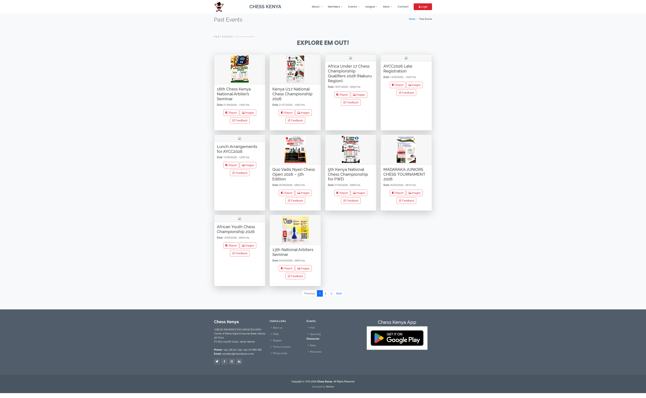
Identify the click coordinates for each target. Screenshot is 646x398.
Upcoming (315, 334)
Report (232, 113)
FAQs (276, 334)
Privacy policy (280, 353)
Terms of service (282, 347)
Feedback (241, 120)
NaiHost (330, 386)
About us (277, 327)
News (313, 345)
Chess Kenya (265, 6)
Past (312, 327)
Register (277, 340)
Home (412, 19)
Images (249, 113)
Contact (403, 6)
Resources (315, 351)
